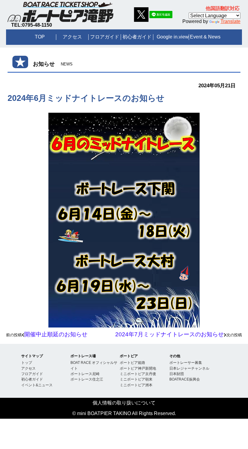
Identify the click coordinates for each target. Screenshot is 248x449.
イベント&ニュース (37, 385)
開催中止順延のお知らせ (55, 334)
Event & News (205, 36)
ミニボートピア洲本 (136, 385)
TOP (40, 36)
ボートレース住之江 (86, 379)
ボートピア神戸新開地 (138, 368)
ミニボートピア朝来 (136, 379)
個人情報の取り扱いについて (124, 402)
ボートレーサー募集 (185, 362)
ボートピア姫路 (132, 362)
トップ (26, 362)
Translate (230, 21)
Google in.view (173, 36)
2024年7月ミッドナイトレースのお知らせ (169, 334)
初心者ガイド (137, 36)
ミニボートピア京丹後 (138, 374)
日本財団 (176, 374)
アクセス (72, 36)
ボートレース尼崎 (85, 374)
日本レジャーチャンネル (189, 368)
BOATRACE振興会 (184, 379)
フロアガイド (104, 36)
